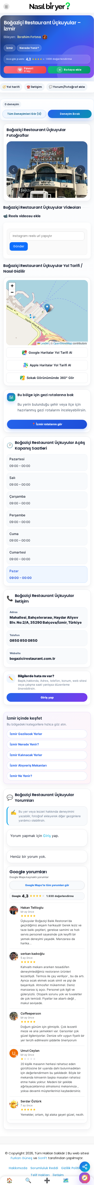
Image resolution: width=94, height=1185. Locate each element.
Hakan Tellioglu (32, 907)
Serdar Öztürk (31, 1101)
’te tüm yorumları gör (47, 885)
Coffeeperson (31, 1013)
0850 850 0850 (23, 640)
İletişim (58, 1175)
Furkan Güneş (21, 1158)
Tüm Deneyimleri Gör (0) (24, 114)
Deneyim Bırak (70, 114)
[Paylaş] (85, 1167)
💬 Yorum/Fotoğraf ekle (67, 87)
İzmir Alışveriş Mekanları (28, 765)
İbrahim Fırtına (29, 37)
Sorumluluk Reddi (44, 1168)
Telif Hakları (40, 1175)
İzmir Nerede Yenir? (24, 744)
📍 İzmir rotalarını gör (47, 424)
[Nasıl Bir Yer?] (47, 6)
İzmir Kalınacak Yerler (26, 755)
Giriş (47, 835)
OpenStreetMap (62, 343)
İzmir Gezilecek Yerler (26, 734)
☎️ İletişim (34, 87)
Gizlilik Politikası (73, 1168)
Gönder (18, 246)
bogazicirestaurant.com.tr (32, 658)
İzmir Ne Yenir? (21, 776)
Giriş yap (47, 697)
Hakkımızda (18, 1168)
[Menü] (6, 6)
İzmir (9, 48)
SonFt (42, 1158)
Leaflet (44, 343)
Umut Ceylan (30, 1050)
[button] (45, 37)
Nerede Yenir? (29, 48)
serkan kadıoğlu (33, 953)
